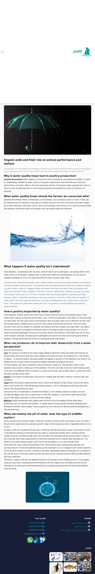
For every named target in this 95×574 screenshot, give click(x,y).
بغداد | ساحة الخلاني (80, 523)
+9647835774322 (35, 523)
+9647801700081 (35, 530)
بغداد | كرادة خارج (81, 527)
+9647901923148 (35, 527)
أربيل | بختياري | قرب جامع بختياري (74, 530)
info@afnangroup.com (33, 534)
